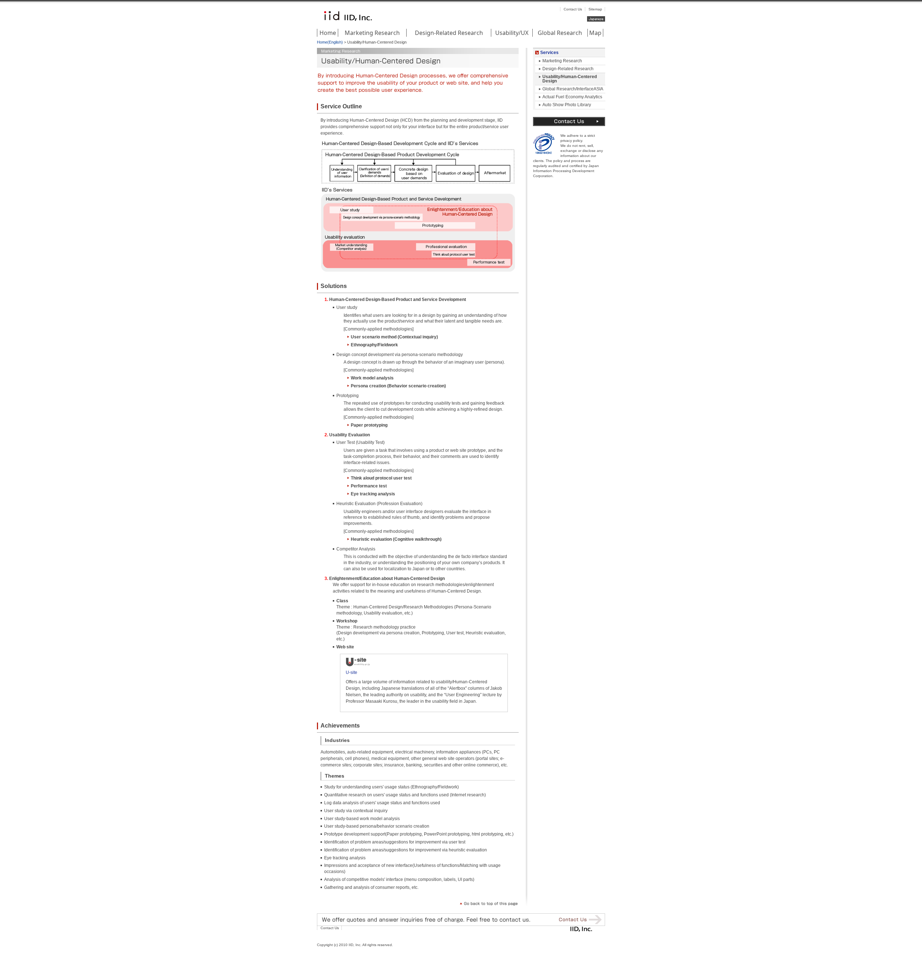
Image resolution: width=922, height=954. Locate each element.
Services (549, 52)
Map (595, 33)
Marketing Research (372, 33)
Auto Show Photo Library (566, 104)
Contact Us (573, 9)
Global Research (560, 33)
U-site (351, 672)
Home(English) (330, 42)
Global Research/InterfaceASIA (572, 88)
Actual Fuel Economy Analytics (572, 96)
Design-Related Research (449, 33)
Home (327, 33)
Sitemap (595, 9)
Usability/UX (511, 33)
